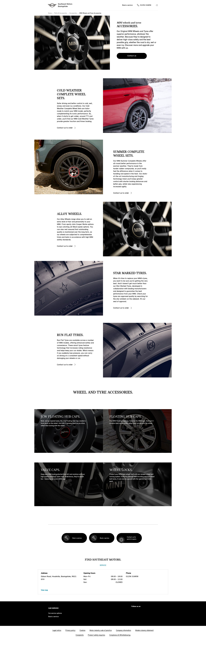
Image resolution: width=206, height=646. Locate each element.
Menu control (157, 5)
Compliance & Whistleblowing (119, 635)
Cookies (82, 630)
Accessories (73, 13)
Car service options (55, 613)
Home (50, 13)
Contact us (131, 56)
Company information (123, 630)
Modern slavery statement (144, 630)
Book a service (127, 5)
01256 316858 (145, 5)
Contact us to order (65, 128)
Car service (53, 608)
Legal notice (56, 630)
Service (103, 565)
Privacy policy (70, 630)
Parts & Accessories (60, 13)
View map (44, 590)
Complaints (80, 635)
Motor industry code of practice (101, 630)
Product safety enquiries (96, 635)
